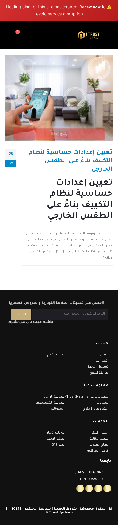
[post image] (59, 98)
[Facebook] (107, 488)
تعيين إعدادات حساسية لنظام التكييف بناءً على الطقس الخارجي (71, 161)
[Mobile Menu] (113, 35)
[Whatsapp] (80, 488)
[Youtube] (89, 488)
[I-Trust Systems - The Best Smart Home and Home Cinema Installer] (89, 35)
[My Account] (28, 35)
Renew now (90, 7)
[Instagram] (98, 488)
